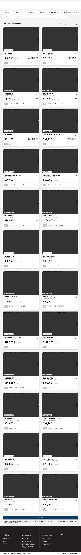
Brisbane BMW (44, 534)
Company (5, 534)
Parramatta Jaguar (26, 541)
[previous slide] (4, 39)
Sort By (64, 24)
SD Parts (24, 547)
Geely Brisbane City (46, 537)
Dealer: (5, 12)
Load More (40, 517)
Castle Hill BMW (26, 534)
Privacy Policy (22, 553)
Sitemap (29, 553)
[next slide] (38, 39)
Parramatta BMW (26, 538)
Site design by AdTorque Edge (70, 553)
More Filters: (66, 12)
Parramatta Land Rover (27, 543)
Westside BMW (45, 544)
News (4, 541)
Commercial (6, 535)
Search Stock (6, 537)
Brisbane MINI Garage (46, 535)
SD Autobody (44, 541)
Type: (17, 12)
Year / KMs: (53, 12)
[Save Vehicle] (37, 54)
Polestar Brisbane (45, 538)
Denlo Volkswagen (26, 535)
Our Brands (5, 540)
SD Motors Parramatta (27, 546)
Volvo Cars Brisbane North (47, 543)
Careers (5, 543)
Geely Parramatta (26, 537)
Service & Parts (6, 538)
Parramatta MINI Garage (28, 540)
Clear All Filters (74, 16)
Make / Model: (30, 12)
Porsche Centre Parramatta (28, 544)
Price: (41, 12)
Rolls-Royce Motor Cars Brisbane (49, 540)
